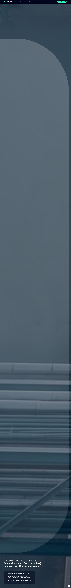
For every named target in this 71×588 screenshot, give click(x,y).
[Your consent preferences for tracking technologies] (69, 586)
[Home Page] (12, 2)
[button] (22, 2)
